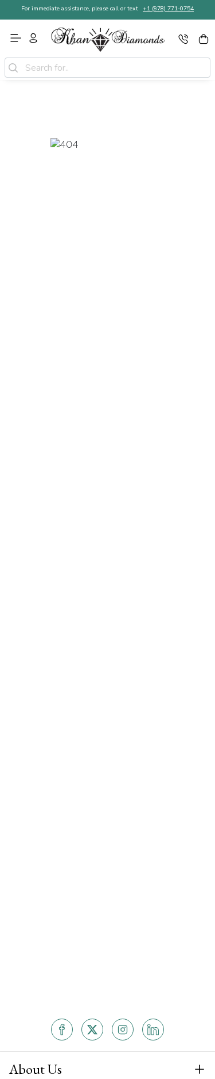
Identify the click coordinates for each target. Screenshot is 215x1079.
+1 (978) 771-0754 (168, 8)
